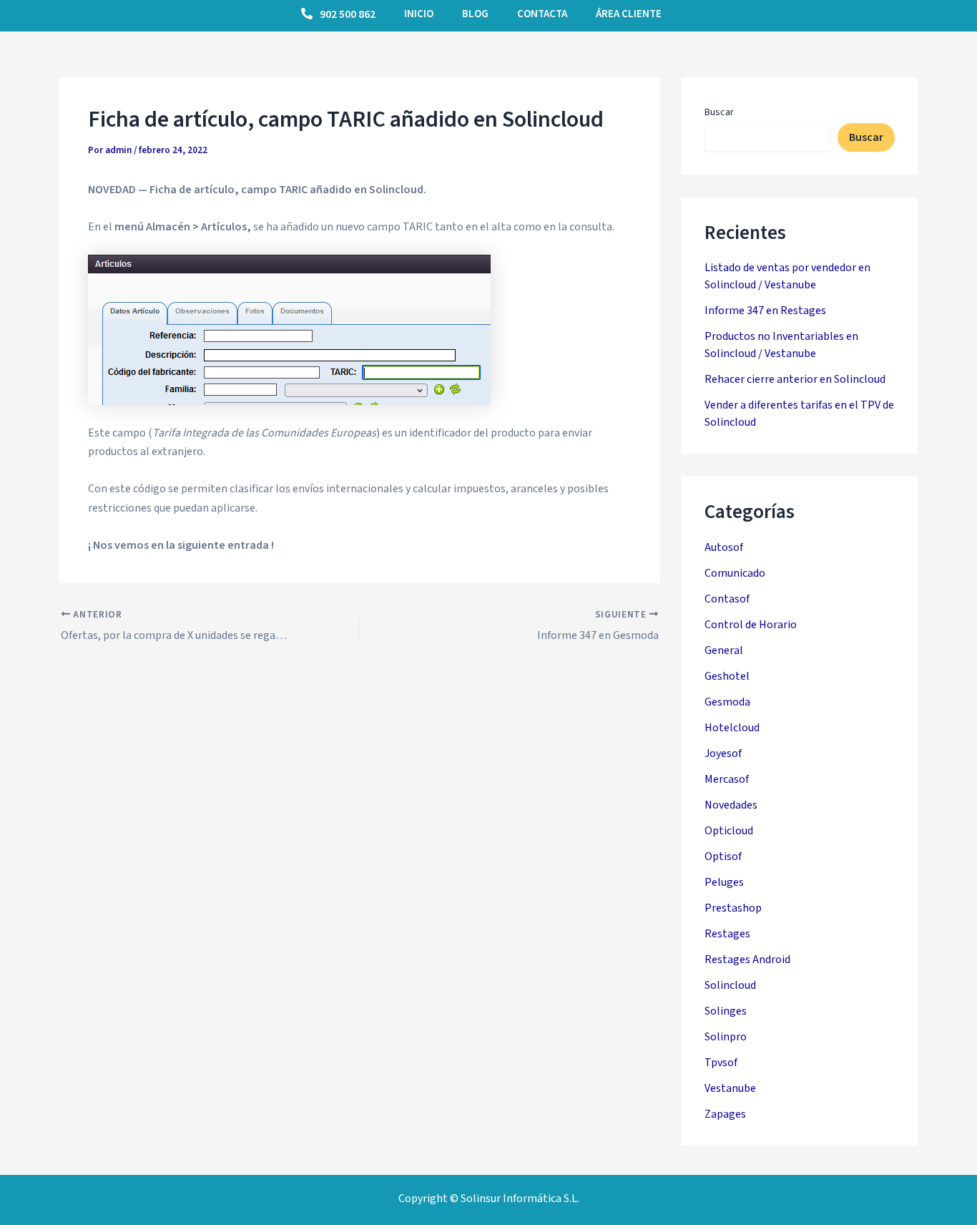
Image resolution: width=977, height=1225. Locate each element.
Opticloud (728, 831)
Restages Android (747, 959)
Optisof (723, 856)
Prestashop (733, 908)
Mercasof (726, 779)
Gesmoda (727, 702)
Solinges (725, 1011)
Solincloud (730, 985)
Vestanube (730, 1088)
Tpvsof (720, 1062)
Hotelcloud (732, 728)
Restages (727, 934)
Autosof (723, 547)
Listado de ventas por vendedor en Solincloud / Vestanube (787, 276)
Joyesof (723, 753)
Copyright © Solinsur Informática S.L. (488, 1198)
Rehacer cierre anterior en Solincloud (794, 379)
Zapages (725, 1114)
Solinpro (725, 1037)
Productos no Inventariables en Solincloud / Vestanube (781, 344)
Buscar (719, 112)
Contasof (727, 599)
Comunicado (734, 573)
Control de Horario (750, 625)
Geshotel (727, 676)
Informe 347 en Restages (765, 310)
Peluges (724, 882)
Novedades (730, 805)
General (723, 650)
